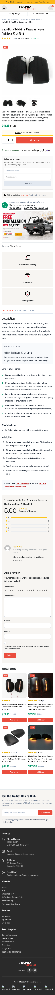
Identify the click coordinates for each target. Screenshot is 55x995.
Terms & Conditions (38, 509)
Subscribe (27, 502)
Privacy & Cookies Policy (27, 512)
